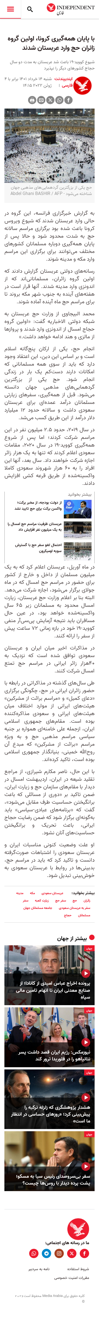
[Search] (30, 9)
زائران (87, 900)
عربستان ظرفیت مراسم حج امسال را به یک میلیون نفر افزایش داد (35, 527)
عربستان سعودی (52, 893)
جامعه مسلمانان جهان (37, 908)
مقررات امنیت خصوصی (71, 1278)
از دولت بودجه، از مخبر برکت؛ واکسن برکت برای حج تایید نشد (38, 506)
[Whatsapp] (59, 100)
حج (75, 900)
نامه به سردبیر (39, 1269)
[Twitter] (50, 100)
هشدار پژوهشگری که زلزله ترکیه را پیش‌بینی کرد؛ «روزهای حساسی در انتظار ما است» (50, 1114)
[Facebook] (68, 100)
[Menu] (10, 9)
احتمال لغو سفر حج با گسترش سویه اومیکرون (38, 548)
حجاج (68, 915)
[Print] (32, 100)
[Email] (41, 100)
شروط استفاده (78, 1269)
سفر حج (60, 900)
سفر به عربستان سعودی (74, 908)
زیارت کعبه (42, 900)
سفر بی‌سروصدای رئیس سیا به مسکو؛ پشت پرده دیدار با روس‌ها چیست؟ (53, 1180)
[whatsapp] (33, 1253)
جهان (63, 938)
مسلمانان (84, 915)
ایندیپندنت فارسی (63, 82)
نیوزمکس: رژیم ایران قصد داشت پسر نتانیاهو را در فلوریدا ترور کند (54, 1056)
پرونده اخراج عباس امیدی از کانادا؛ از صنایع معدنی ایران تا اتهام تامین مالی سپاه (53, 990)
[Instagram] (59, 1253)
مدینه (19, 893)
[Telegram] (46, 1253)
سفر (25, 900)
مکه (32, 893)
